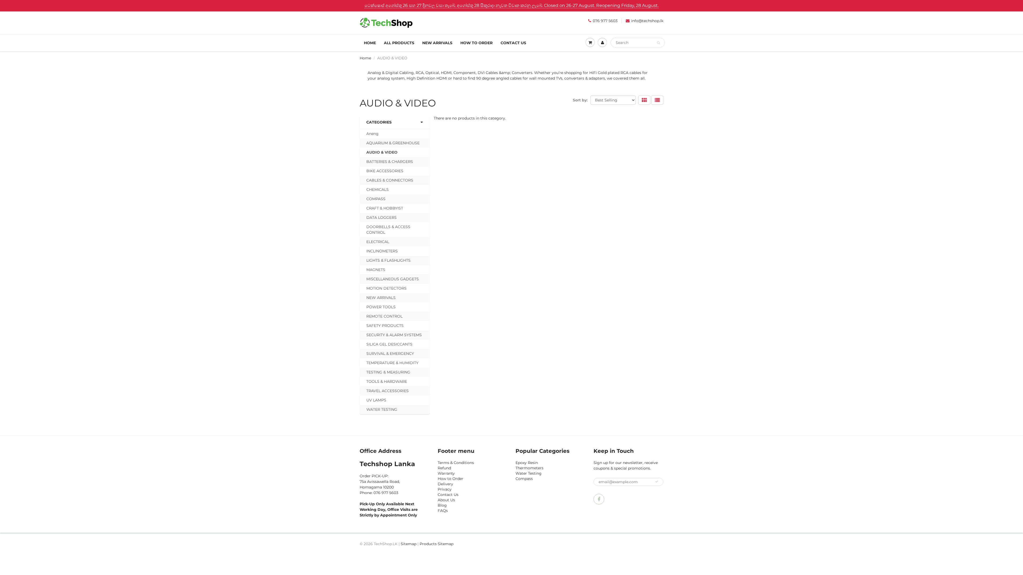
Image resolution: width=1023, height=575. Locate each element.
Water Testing (528, 473)
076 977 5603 (605, 20)
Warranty (446, 473)
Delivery (445, 484)
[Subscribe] (657, 481)
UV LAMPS (376, 400)
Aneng (372, 133)
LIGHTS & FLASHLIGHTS (388, 260)
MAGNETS (375, 269)
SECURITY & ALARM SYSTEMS (394, 334)
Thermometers (529, 468)
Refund (444, 468)
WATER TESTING (381, 409)
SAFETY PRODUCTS (385, 325)
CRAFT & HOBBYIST (384, 208)
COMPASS (375, 198)
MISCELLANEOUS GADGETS (392, 279)
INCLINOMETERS (382, 251)
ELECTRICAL (377, 241)
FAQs (443, 510)
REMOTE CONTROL (384, 316)
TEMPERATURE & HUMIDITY (392, 362)
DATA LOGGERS (381, 217)
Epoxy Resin (526, 462)
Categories (379, 122)
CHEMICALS (377, 189)
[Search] (658, 43)
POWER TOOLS (381, 307)
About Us (446, 500)
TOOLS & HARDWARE (386, 381)
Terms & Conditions (456, 462)
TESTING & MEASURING (388, 372)
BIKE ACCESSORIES (384, 171)
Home (370, 42)
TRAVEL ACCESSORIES (387, 390)
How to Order (476, 42)
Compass (524, 478)
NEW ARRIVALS (381, 297)
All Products (399, 42)
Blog (442, 505)
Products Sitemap (436, 543)
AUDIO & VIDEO (381, 152)
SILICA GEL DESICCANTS (389, 344)
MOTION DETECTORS (386, 288)
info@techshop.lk (647, 20)
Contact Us (513, 42)
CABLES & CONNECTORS (389, 180)
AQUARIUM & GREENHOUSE (393, 143)
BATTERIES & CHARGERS (389, 161)
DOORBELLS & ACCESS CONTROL (388, 229)
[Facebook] (599, 499)
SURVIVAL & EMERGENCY (390, 353)
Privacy (445, 489)
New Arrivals (437, 42)
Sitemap (408, 543)
